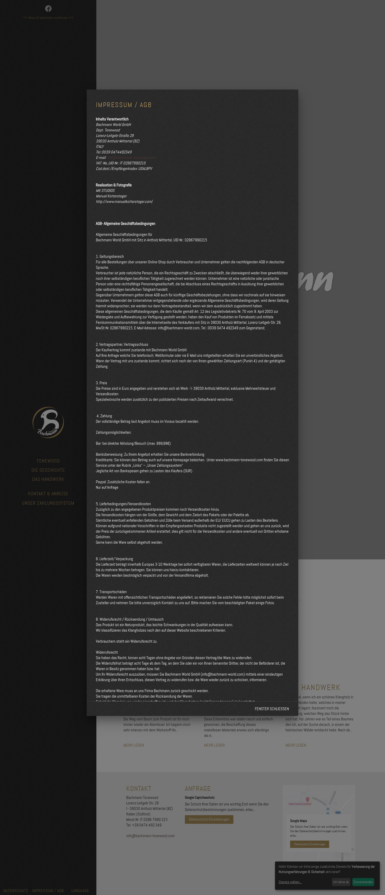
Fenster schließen (272, 708)
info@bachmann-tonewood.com (131, 157)
